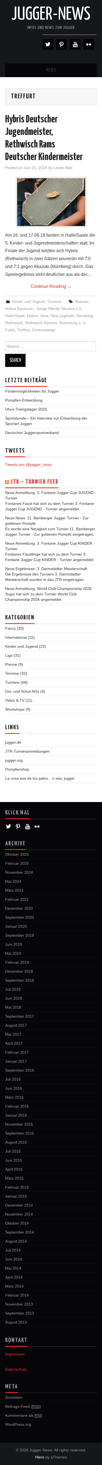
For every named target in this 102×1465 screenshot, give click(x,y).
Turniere (54, 301)
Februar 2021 (17, 899)
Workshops (14, 709)
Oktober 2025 (17, 854)
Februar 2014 (17, 1295)
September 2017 (19, 1016)
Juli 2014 (13, 1250)
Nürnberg (84, 316)
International (16, 637)
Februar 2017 (17, 1052)
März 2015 (14, 1178)
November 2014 (19, 1214)
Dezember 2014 (19, 1205)
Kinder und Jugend (28, 301)
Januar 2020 (16, 926)
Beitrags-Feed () (23, 1406)
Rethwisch (14, 323)
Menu (51, 70)
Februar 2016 (17, 1106)
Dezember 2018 (19, 971)
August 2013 (16, 1322)
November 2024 (19, 872)
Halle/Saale (15, 316)
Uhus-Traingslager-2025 (26, 409)
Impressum (14, 1354)
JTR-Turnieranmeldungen (27, 751)
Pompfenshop (17, 769)
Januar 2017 (16, 1061)
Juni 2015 (13, 1160)
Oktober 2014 (17, 1223)
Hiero (39, 1457)
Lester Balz (63, 167)
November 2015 (19, 1124)
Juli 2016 (13, 1079)
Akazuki (81, 301)
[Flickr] (88, 44)
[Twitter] (47, 44)
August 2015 (16, 1142)
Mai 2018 (13, 1007)
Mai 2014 (13, 1268)
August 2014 (16, 1241)
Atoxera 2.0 (71, 308)
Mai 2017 (13, 1034)
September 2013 (19, 1313)
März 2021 (14, 890)
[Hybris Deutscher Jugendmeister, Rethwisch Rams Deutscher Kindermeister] (51, 202)
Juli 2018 (13, 989)
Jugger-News (51, 14)
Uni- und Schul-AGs (22, 691)
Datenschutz (16, 1369)
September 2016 (19, 1070)
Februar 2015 (17, 1187)
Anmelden (14, 1397)
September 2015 (19, 1133)
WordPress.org (18, 1424)
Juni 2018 (13, 998)
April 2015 (14, 1169)
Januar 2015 (16, 1196)
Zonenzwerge (43, 330)
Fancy (10, 628)
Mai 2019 (13, 953)
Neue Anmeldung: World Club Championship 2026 (48, 588)
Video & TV (14, 700)
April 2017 (14, 1043)
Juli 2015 (13, 1151)
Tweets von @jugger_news (28, 464)
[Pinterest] (61, 44)
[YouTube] (75, 44)
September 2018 (19, 980)
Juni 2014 (13, 1259)
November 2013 (19, 1304)
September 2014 (19, 1232)
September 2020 (19, 917)
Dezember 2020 (19, 908)
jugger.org (14, 760)
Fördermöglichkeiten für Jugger (32, 391)
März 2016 (14, 1097)
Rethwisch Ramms (41, 323)
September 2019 (19, 935)
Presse (11, 664)
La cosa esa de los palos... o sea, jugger (40, 778)
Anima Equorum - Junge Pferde (32, 308)
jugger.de (13, 742)
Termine (12, 673)
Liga (9, 655)
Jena (44, 316)
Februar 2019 (17, 962)
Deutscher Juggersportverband (32, 432)
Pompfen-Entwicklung (23, 400)
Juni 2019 (13, 944)
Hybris (32, 316)
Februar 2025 (17, 863)
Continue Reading (51, 286)
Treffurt (23, 330)
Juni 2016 (13, 1088)
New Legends (62, 316)
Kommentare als (23, 1415)
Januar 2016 (16, 1115)
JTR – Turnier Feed (34, 482)
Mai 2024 (13, 881)
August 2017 (16, 1025)
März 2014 (14, 1286)
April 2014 (14, 1277)
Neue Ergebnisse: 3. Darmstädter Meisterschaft (46, 568)
